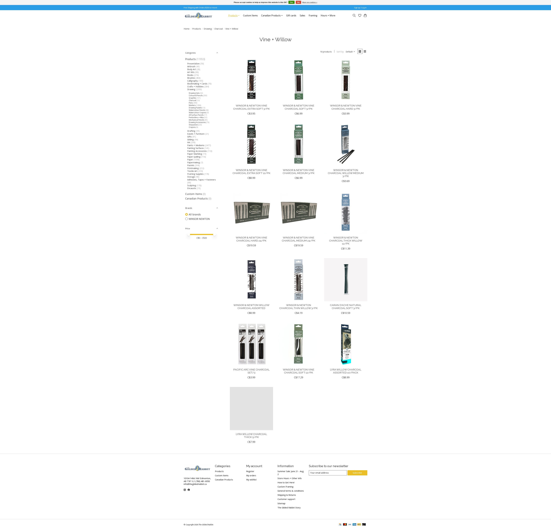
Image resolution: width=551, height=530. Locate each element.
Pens (191, 103)
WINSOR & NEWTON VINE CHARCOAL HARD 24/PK (251, 239)
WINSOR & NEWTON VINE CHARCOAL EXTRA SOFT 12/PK (251, 172)
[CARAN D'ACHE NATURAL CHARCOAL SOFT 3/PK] (345, 279)
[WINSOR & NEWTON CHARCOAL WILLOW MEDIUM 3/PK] (345, 144)
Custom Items (250, 15)
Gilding (190, 139)
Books (190, 75)
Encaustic (191, 188)
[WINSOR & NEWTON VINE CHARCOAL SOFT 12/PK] (298, 344)
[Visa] (350, 524)
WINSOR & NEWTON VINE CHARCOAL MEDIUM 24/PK (298, 239)
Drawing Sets (194, 93)
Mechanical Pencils (196, 120)
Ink (188, 142)
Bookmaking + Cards (197, 83)
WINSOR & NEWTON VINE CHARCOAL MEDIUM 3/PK (299, 172)
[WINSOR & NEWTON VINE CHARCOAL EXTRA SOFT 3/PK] (251, 80)
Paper (190, 159)
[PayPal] (359, 524)
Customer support (286, 499)
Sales (302, 15)
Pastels (190, 165)
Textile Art (192, 171)
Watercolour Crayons (197, 112)
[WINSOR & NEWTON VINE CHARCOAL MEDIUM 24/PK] (298, 212)
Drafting (191, 130)
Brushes (191, 77)
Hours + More (328, 15)
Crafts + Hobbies (195, 86)
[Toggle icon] (354, 15)
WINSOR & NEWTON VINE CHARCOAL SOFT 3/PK (298, 107)
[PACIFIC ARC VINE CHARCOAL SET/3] (251, 344)
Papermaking (193, 162)
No (298, 2)
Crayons (192, 127)
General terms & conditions (291, 490)
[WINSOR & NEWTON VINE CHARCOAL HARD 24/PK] (251, 212)
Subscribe (357, 472)
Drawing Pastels (195, 107)
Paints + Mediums (195, 145)
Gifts (189, 136)
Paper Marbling (194, 153)
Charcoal (218, 28)
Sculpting (191, 185)
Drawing (208, 28)
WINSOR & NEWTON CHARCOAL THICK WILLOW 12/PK (345, 240)
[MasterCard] (345, 524)
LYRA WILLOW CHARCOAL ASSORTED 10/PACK (345, 371)
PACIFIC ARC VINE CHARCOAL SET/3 (251, 371)
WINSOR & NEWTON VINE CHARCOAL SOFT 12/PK (298, 371)
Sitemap (281, 503)
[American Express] (354, 524)
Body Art (191, 69)
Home (187, 28)
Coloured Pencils (196, 95)
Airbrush (191, 66)
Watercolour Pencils (197, 110)
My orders (251, 475)
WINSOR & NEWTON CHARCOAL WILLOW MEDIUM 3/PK (346, 173)
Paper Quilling (193, 156)
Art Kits (190, 72)
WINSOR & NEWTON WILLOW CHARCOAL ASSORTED (251, 307)
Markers (192, 105)
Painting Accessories (197, 150)
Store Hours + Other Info (290, 478)
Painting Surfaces (195, 148)
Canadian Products (196, 198)
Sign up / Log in (360, 7)
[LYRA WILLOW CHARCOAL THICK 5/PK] (251, 408)
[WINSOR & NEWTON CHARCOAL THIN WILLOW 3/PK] (298, 279)
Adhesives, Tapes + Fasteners (201, 179)
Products (196, 28)
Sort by (340, 51)
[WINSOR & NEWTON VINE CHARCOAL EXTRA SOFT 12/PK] (251, 144)
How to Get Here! (286, 482)
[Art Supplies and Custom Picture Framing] (198, 15)
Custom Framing (285, 486)
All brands (195, 214)
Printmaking (193, 168)
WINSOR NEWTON (199, 219)
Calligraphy (192, 80)
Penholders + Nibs (196, 117)
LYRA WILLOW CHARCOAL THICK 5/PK (251, 436)
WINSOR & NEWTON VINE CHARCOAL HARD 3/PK (345, 107)
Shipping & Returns (287, 494)
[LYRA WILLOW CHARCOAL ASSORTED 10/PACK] (345, 344)
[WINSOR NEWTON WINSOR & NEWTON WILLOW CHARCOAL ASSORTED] (251, 279)
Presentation (193, 63)
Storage (191, 176)
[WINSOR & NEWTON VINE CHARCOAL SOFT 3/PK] (298, 80)
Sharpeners (193, 125)
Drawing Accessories (197, 122)
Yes (291, 2)
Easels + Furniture (195, 133)
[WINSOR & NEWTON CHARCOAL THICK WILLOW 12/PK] (345, 212)
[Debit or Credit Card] (364, 524)
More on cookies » (309, 2)
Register (250, 471)
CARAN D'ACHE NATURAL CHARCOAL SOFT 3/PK (345, 307)
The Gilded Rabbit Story (289, 507)
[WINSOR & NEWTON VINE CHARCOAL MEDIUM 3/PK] (298, 144)
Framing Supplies (195, 173)
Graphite (192, 98)
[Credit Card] (340, 524)
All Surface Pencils (196, 115)
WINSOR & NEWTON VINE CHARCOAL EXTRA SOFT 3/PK (251, 107)
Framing (313, 15)
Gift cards (291, 15)
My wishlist (251, 479)
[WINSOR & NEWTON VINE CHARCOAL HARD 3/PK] (345, 80)
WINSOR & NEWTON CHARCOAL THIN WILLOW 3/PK (298, 307)
